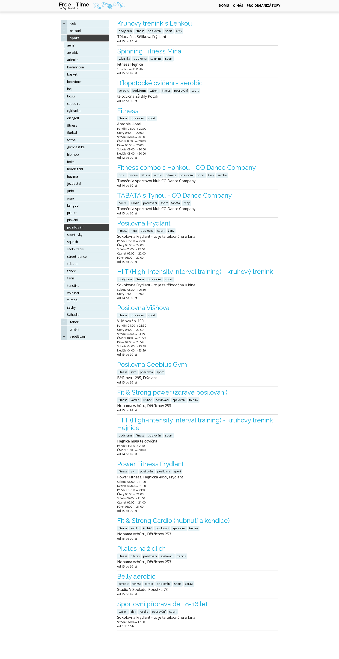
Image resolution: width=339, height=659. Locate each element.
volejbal (73, 293)
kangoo (73, 205)
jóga (70, 198)
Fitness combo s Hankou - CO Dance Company (186, 167)
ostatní (75, 31)
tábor (74, 322)
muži (134, 231)
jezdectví (74, 183)
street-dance (77, 256)
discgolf (73, 118)
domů (224, 5)
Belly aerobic (136, 576)
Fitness (127, 111)
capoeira (73, 103)
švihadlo (73, 314)
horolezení (75, 169)
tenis (70, 278)
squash (72, 242)
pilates (72, 213)
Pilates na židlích (141, 548)
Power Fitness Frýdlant (150, 464)
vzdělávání (78, 336)
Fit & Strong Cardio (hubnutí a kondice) (173, 520)
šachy (71, 307)
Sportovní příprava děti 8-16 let (162, 604)
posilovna (140, 59)
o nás (238, 5)
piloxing (171, 175)
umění (74, 329)
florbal (72, 132)
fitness (72, 125)
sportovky (74, 234)
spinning (155, 59)
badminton (75, 67)
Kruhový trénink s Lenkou (154, 23)
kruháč (147, 400)
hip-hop (73, 154)
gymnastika (76, 147)
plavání (72, 220)
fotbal (71, 140)
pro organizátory (263, 5)
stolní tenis (75, 249)
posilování (75, 227)
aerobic (72, 52)
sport (74, 38)
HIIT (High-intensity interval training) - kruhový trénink (195, 271)
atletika (72, 60)
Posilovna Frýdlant (143, 223)
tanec (71, 271)
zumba (72, 300)
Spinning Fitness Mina (149, 51)
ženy (179, 31)
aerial (71, 45)
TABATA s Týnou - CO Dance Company (174, 195)
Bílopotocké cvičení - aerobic (159, 83)
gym (133, 372)
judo (70, 191)
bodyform (74, 81)
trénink (193, 400)
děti (133, 612)
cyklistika (73, 110)
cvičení (153, 91)
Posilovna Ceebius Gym (152, 364)
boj (69, 89)
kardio (158, 175)
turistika (73, 285)
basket (72, 74)
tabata (72, 263)
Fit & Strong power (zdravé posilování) (172, 392)
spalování (179, 400)
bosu (71, 96)
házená (72, 176)
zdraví (189, 584)
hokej (71, 162)
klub (73, 23)
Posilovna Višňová (143, 308)
